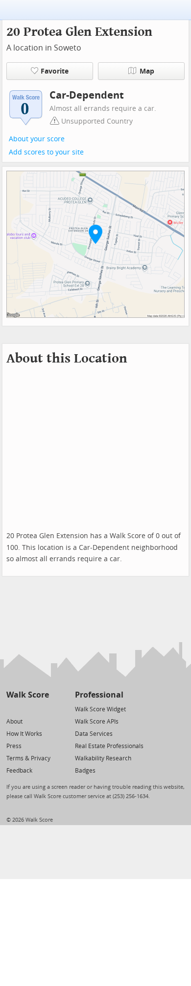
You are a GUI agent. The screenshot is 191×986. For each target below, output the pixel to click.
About (14, 721)
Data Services (94, 733)
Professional (99, 695)
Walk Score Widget (100, 709)
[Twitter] (12, 708)
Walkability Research (103, 758)
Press (14, 746)
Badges (85, 770)
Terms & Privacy (28, 758)
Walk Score (27, 695)
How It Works (24, 733)
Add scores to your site (46, 152)
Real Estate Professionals (109, 746)
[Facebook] (27, 708)
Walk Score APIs (97, 721)
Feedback (19, 770)
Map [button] (147, 71)
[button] (95, 234)
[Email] (42, 708)
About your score (37, 139)
